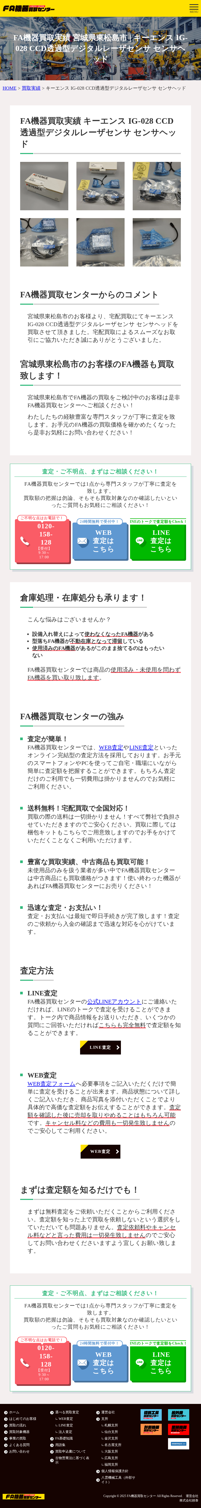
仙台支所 (111, 1432)
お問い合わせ (19, 1451)
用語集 (60, 1445)
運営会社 (108, 1412)
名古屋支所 (112, 1445)
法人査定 (65, 1432)
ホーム (14, 1412)
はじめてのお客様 (22, 1419)
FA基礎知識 (64, 1438)
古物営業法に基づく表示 (72, 1460)
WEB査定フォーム (51, 1083)
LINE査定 (141, 747)
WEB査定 (111, 747)
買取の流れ (17, 1425)
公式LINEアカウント (114, 1001)
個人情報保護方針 (115, 1471)
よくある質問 (19, 1445)
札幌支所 (111, 1425)
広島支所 (111, 1458)
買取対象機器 (19, 1432)
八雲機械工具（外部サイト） (118, 1480)
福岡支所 (111, 1464)
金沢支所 (111, 1438)
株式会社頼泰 (189, 1500)
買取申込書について (70, 1451)
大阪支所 (111, 1451)
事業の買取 (17, 1438)
